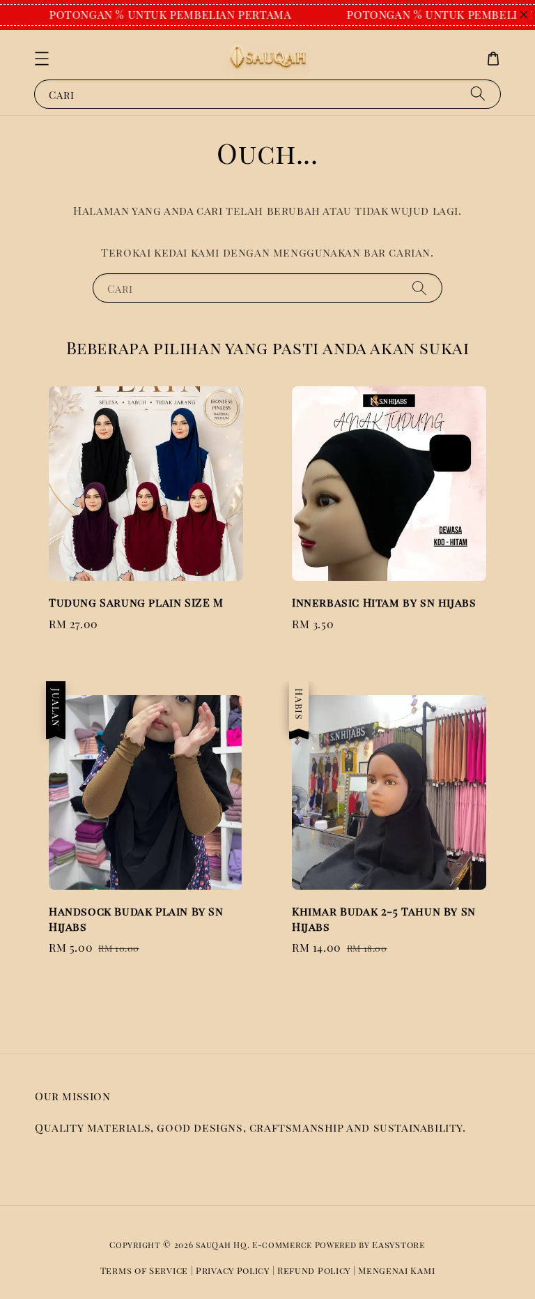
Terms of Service (144, 1270)
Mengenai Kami (396, 1270)
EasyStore (398, 1244)
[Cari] (478, 93)
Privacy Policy (233, 1270)
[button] (41, 58)
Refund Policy (313, 1270)
